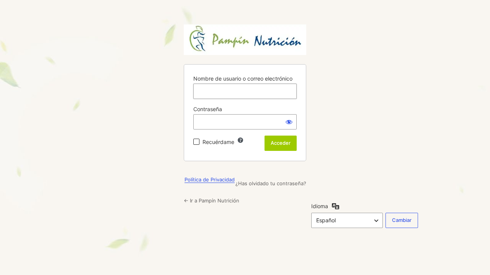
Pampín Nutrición (245, 39)
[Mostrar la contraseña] (289, 121)
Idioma (319, 206)
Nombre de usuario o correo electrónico (242, 78)
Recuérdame (218, 142)
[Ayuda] (240, 140)
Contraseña (207, 109)
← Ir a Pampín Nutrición (211, 200)
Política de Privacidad (210, 179)
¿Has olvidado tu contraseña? (270, 183)
